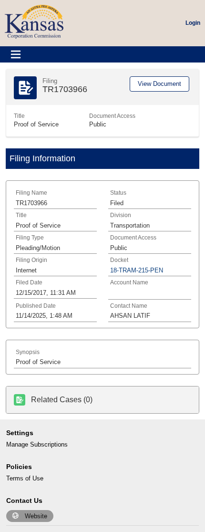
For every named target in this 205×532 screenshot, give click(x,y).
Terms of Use (24, 478)
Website (36, 516)
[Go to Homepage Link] (34, 21)
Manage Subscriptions (37, 444)
